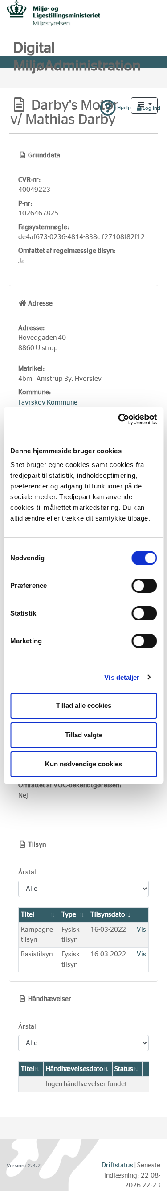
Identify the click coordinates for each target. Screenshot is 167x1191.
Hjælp (123, 107)
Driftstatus (117, 1165)
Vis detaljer (121, 677)
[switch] (144, 586)
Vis (141, 929)
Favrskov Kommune (47, 402)
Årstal (27, 872)
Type (68, 914)
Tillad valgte (83, 735)
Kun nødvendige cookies (83, 764)
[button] (144, 105)
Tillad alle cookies (83, 705)
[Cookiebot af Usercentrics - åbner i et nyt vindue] (119, 419)
